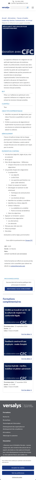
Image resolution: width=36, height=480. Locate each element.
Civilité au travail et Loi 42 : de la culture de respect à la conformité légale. (17, 313)
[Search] (27, 7)
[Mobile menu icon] (32, 7)
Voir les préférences (18, 473)
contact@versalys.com (19, 3)
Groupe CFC (29, 240)
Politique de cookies (17, 477)
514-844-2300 (19, 1)
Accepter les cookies (18, 468)
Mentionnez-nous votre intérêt (19, 289)
